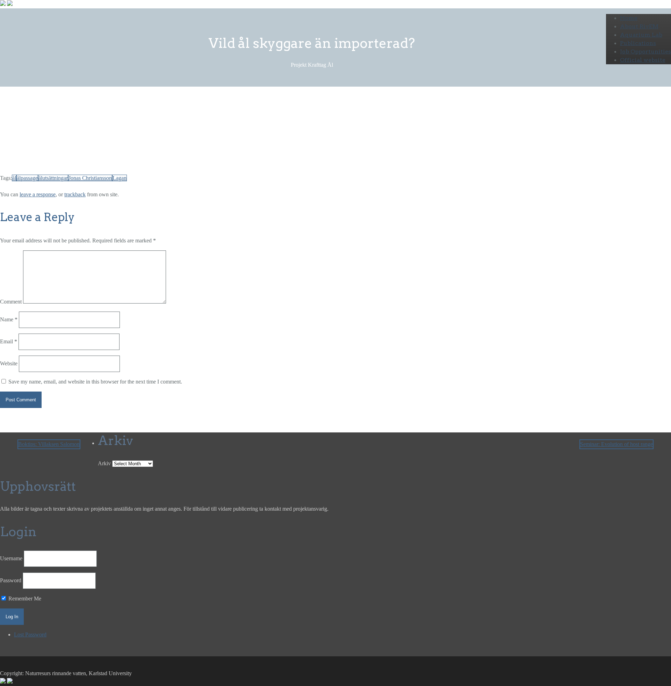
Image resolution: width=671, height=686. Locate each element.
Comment (11, 302)
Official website (642, 60)
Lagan (120, 178)
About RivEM (639, 26)
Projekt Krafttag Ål (81, 125)
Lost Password (30, 634)
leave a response (38, 194)
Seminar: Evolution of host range (616, 444)
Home (628, 18)
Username (11, 558)
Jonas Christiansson (90, 178)
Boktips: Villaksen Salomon (49, 444)
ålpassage (27, 178)
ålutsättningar (53, 178)
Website (8, 363)
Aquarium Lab (641, 34)
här (315, 139)
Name (8, 319)
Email (8, 341)
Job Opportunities (645, 51)
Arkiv (104, 463)
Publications (638, 43)
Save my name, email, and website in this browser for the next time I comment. (95, 382)
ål (14, 178)
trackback (75, 194)
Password (10, 580)
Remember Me (24, 598)
